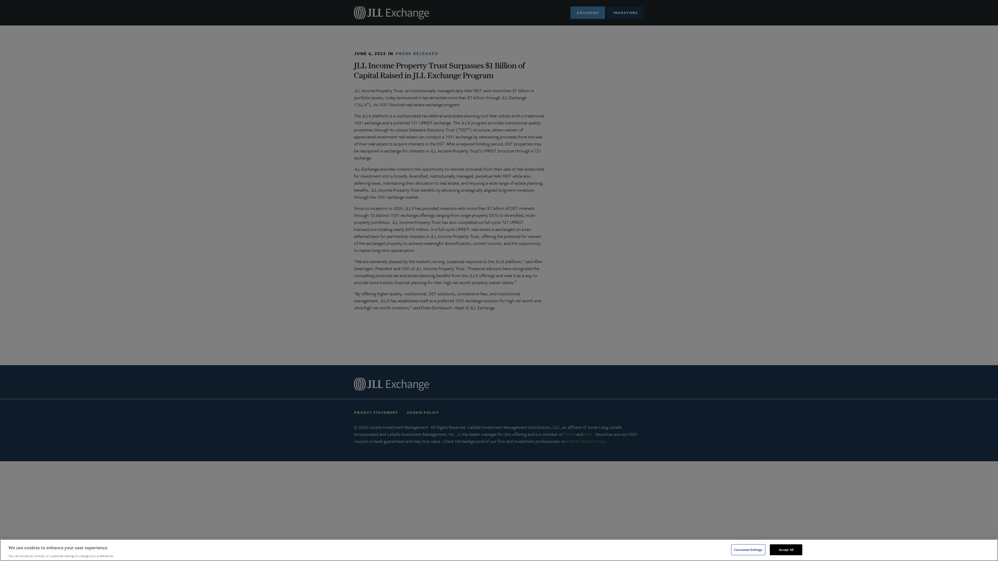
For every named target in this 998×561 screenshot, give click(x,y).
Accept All (786, 549)
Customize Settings (748, 549)
